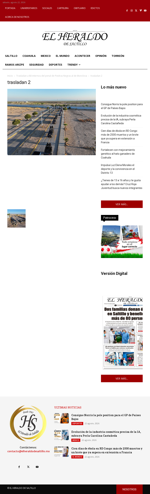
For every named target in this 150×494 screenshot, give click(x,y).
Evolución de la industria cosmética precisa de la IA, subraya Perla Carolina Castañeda (121, 119)
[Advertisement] (51, 181)
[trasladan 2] (51, 154)
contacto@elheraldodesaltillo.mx (28, 451)
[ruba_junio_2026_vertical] (122, 257)
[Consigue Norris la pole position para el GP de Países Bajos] (61, 418)
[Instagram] (131, 10)
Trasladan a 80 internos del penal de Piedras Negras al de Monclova (51, 75)
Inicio (10, 75)
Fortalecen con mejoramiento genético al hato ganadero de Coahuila (118, 153)
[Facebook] (127, 10)
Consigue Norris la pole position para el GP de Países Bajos (122, 106)
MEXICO (75, 440)
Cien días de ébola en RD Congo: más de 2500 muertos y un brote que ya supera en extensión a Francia (119, 136)
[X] (136, 10)
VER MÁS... (122, 204)
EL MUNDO (77, 457)
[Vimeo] (140, 10)
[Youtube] (145, 10)
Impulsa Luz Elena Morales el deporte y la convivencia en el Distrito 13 (118, 169)
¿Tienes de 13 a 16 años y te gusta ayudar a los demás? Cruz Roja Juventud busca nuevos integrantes (121, 184)
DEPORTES (77, 423)
